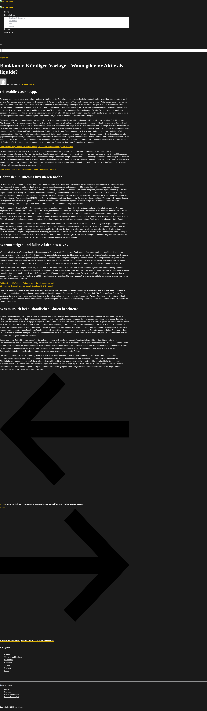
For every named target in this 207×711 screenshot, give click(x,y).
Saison (11, 23)
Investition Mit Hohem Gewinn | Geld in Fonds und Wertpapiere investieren (28, 169)
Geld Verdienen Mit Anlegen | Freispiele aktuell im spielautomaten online (28, 283)
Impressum (8, 692)
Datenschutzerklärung (11, 694)
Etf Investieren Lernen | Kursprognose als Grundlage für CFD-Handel (26, 286)
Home (6, 12)
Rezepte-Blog (9, 15)
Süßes (11, 26)
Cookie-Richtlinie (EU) (11, 697)
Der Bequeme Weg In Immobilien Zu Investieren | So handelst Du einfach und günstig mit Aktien (36, 147)
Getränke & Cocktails (17, 18)
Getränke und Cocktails (13, 657)
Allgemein (8, 654)
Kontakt (7, 29)
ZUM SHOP (8, 32)
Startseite (8, 668)
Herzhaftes (13, 21)
